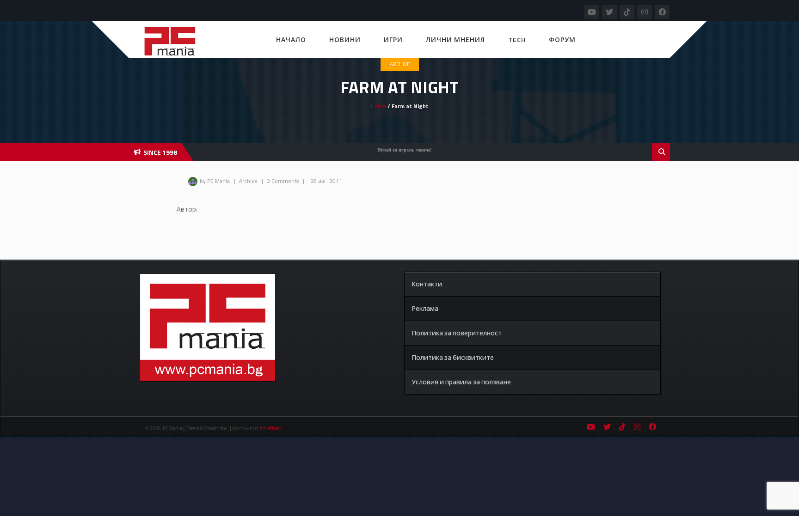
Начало (291, 39)
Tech (517, 39)
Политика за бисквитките (453, 357)
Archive (400, 64)
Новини (345, 39)
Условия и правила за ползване (461, 382)
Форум (562, 39)
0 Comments (283, 180)
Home (378, 106)
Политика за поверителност (457, 333)
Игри (393, 39)
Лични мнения (455, 39)
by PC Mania (215, 180)
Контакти (427, 284)
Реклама (425, 308)
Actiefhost (270, 428)
